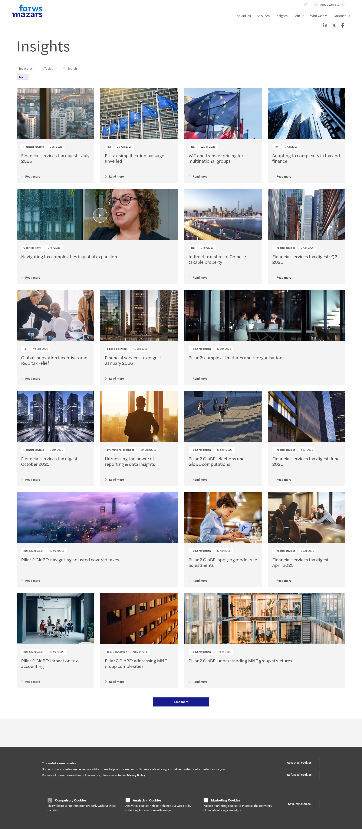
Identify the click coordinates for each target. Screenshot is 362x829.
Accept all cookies (299, 762)
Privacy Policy (136, 775)
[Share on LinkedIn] (325, 25)
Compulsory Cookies (70, 800)
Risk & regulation (201, 348)
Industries (243, 15)
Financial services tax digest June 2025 (306, 461)
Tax (109, 146)
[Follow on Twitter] (189, 729)
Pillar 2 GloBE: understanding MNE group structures (240, 660)
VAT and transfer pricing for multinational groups (216, 158)
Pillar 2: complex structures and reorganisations (237, 357)
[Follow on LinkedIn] (180, 729)
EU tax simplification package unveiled (134, 158)
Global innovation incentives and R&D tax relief (54, 360)
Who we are (319, 15)
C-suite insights (32, 247)
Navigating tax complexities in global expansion (69, 256)
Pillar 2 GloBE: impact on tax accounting (49, 663)
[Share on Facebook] (342, 25)
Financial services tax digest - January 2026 (134, 360)
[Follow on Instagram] (198, 729)
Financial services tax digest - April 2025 (301, 562)
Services (263, 15)
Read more (32, 176)
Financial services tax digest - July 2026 (55, 158)
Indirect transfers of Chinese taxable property (217, 259)
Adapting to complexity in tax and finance (306, 158)
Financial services (33, 146)
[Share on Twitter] (334, 25)
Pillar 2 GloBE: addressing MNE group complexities (136, 663)
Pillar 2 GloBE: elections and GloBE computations (217, 461)
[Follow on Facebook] (207, 729)
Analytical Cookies (147, 800)
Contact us (342, 15)
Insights (282, 15)
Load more (181, 702)
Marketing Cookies (225, 800)
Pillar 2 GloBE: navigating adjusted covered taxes (70, 559)
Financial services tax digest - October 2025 (50, 461)
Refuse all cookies (299, 774)
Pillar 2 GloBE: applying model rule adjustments (223, 562)
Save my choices (299, 803)
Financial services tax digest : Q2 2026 (304, 259)
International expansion (121, 449)
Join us (299, 15)
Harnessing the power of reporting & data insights (130, 461)
